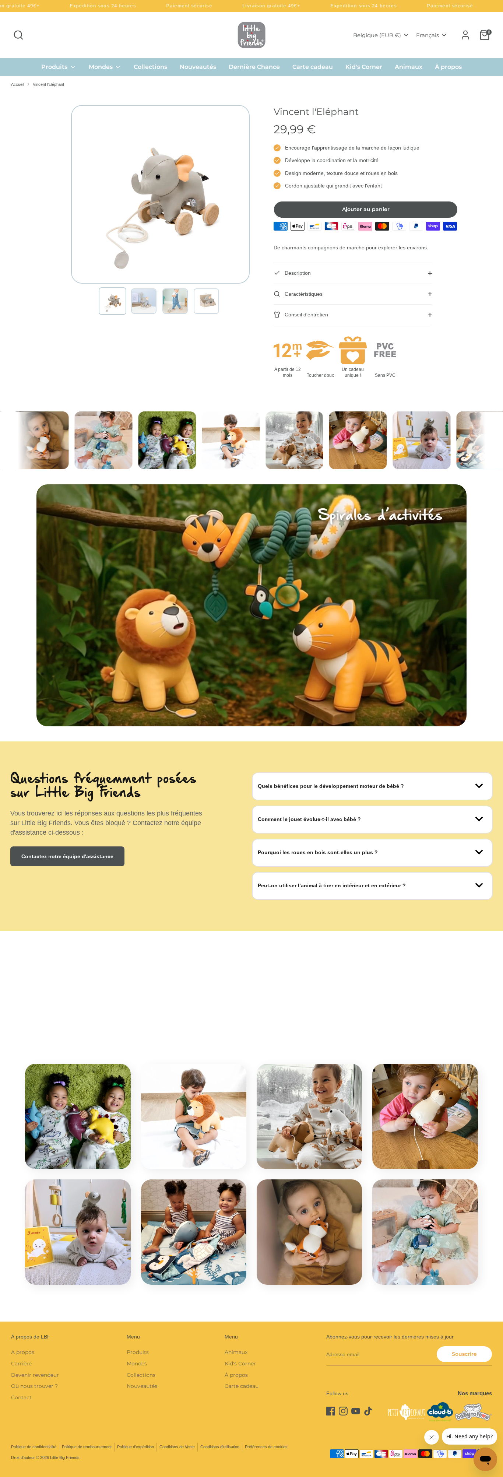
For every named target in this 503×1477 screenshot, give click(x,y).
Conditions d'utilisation (219, 1447)
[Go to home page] (251, 34)
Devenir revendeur (35, 1375)
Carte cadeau (312, 66)
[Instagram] (343, 1411)
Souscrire (464, 1354)
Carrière (21, 1363)
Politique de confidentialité (33, 1447)
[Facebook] (330, 1411)
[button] (112, 301)
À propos (448, 66)
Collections (150, 66)
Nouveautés (198, 66)
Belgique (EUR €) (377, 35)
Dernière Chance (254, 66)
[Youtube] (355, 1411)
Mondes (101, 66)
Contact (21, 1397)
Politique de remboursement (87, 1447)
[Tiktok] (368, 1411)
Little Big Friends (65, 1457)
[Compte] (465, 35)
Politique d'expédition (135, 1447)
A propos (22, 1352)
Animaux (408, 66)
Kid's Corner (363, 66)
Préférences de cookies (266, 1447)
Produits (55, 66)
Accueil (17, 84)
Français (427, 35)
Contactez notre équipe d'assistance (67, 856)
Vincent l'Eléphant (48, 84)
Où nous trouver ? (34, 1386)
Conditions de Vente (177, 1447)
